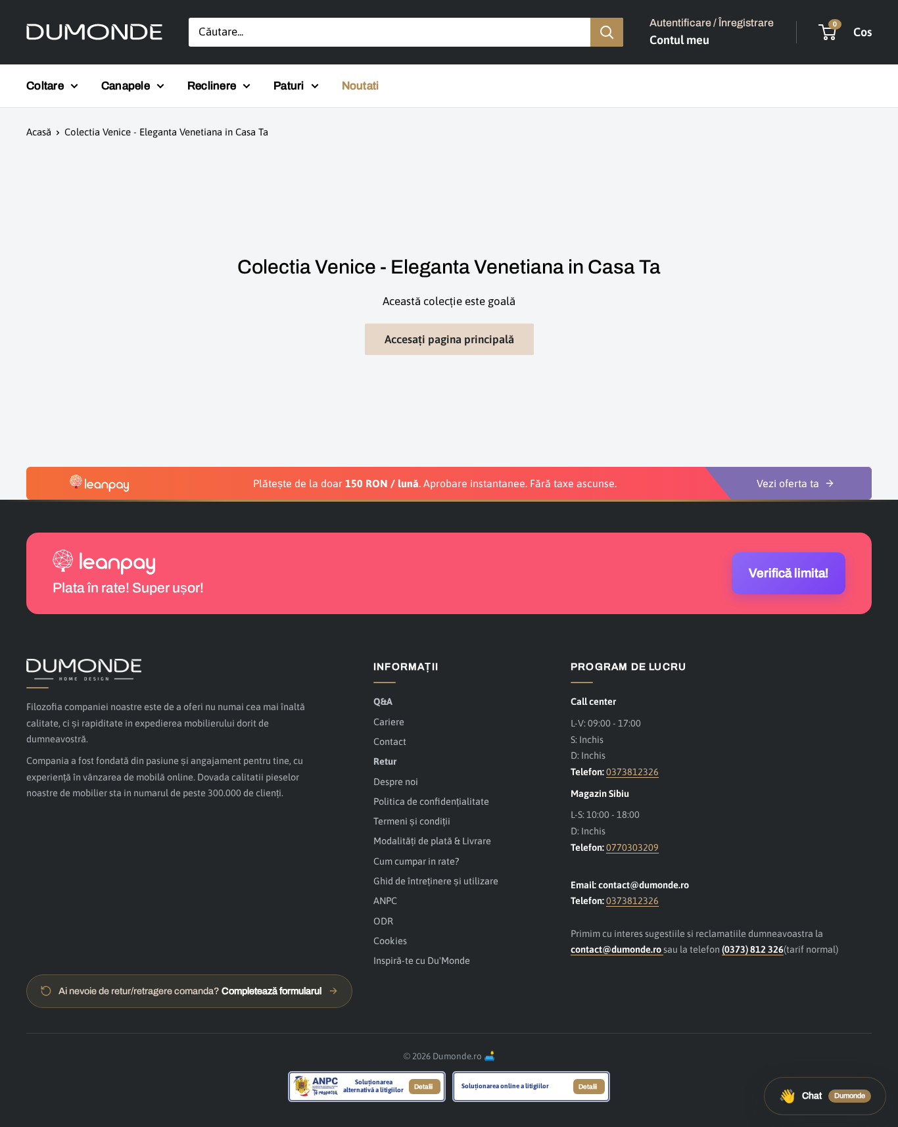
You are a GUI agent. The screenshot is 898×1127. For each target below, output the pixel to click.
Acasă (38, 131)
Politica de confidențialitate (431, 801)
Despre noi (395, 781)
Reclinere (211, 86)
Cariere (388, 721)
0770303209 (632, 847)
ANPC (385, 900)
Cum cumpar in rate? (416, 861)
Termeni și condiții (411, 821)
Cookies (390, 940)
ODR (383, 920)
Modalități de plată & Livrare (432, 840)
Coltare (45, 86)
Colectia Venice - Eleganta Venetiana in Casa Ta (166, 131)
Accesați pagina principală (449, 339)
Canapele (125, 86)
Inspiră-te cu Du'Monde (421, 960)
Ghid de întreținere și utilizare (435, 880)
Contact (389, 741)
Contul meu (679, 40)
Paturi (288, 86)
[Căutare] (606, 32)
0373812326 (632, 771)
